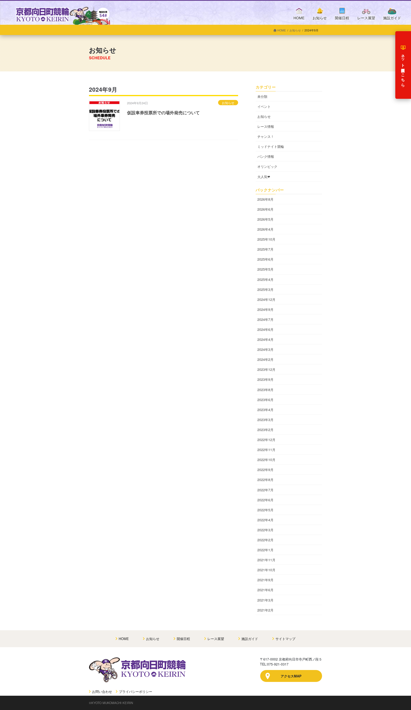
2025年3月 (265, 289)
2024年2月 (265, 359)
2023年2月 (265, 429)
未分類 (262, 96)
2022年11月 (266, 449)
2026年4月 (265, 229)
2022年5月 (265, 509)
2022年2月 (265, 539)
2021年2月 (265, 610)
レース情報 (265, 126)
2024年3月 (265, 349)
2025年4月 (265, 279)
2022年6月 (265, 499)
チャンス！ (265, 136)
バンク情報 (265, 156)
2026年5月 (265, 219)
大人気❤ (263, 176)
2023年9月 (265, 379)
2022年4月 (265, 519)
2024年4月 (265, 339)
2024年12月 (266, 299)
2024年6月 (265, 329)
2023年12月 (266, 369)
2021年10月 (266, 569)
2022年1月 (265, 549)
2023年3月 (265, 419)
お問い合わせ (101, 691)
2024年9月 (265, 309)
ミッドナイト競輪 (270, 146)
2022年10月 (266, 459)
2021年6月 (265, 589)
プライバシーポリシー (135, 691)
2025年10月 (266, 239)
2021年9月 (265, 579)
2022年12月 (266, 439)
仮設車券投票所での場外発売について (163, 112)
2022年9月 (265, 469)
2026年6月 (265, 209)
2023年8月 (265, 389)
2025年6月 (265, 259)
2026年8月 (265, 199)
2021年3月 (265, 600)
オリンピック (267, 166)
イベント (264, 106)
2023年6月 (265, 399)
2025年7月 (265, 249)
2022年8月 (265, 479)
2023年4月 (265, 409)
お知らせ (228, 102)
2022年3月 (265, 529)
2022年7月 (265, 489)
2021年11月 (266, 559)
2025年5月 (265, 269)
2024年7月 (265, 319)
